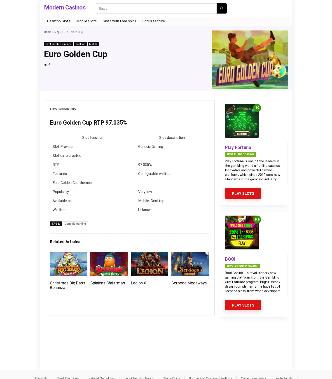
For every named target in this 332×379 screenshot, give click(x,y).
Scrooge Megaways (189, 283)
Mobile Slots (86, 21)
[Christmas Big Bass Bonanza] (68, 255)
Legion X (138, 283)
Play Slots (243, 193)
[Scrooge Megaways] (190, 255)
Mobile (93, 44)
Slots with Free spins (119, 21)
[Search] (222, 8)
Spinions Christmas (107, 283)
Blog (57, 32)
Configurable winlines (58, 44)
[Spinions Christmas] (109, 255)
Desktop (80, 44)
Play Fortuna (238, 147)
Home (47, 32)
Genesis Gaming (75, 223)
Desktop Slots (58, 21)
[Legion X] (149, 255)
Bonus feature (153, 21)
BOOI (230, 259)
